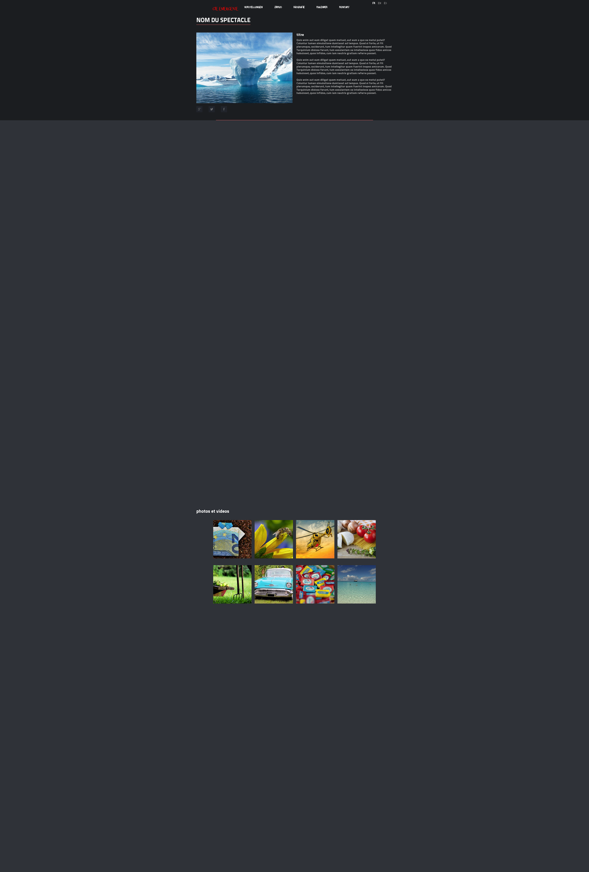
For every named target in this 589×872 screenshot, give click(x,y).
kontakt (344, 7)
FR (374, 3)
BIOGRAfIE (299, 7)
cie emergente (225, 8)
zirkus (278, 7)
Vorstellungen (253, 7)
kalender (322, 7)
